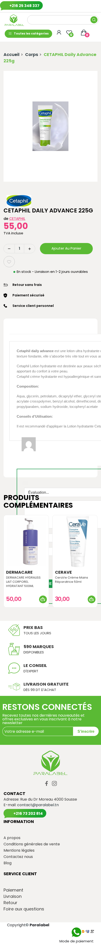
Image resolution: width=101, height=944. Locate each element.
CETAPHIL (17, 218)
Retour (10, 902)
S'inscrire (86, 731)
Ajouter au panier (66, 248)
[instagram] (54, 784)
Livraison (13, 896)
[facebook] (46, 784)
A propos (12, 838)
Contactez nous (18, 856)
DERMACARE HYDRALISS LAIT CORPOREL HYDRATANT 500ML (23, 582)
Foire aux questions (24, 909)
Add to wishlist (9, 261)
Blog (8, 863)
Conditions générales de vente (32, 844)
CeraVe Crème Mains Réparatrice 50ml (71, 580)
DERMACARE (19, 572)
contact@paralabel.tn (38, 805)
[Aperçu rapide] (26, 541)
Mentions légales (19, 850)
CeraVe (63, 572)
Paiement (13, 890)
